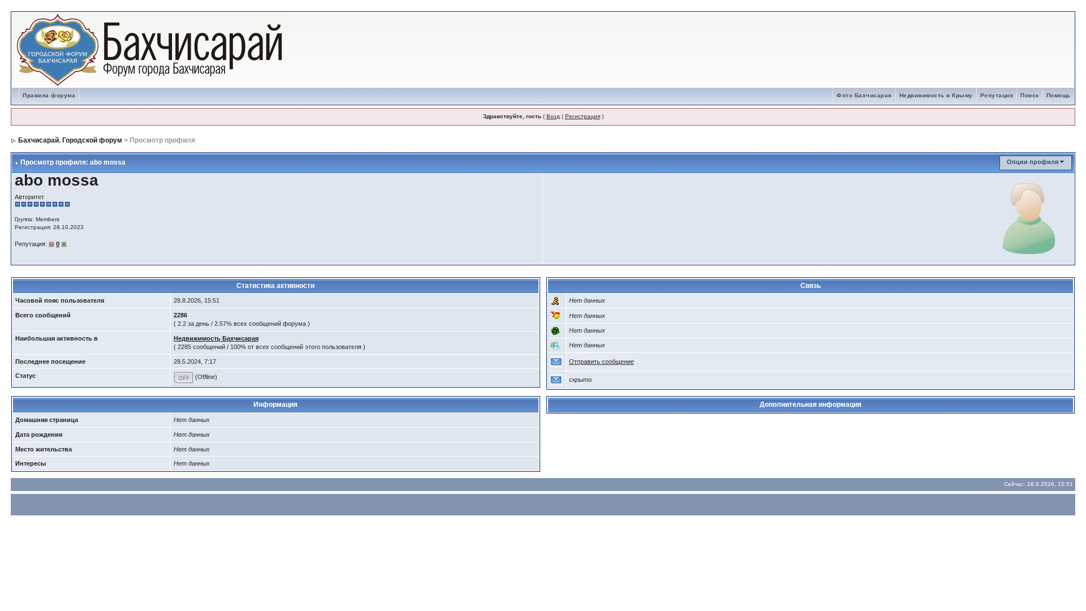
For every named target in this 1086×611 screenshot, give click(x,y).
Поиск (1029, 95)
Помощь (1058, 95)
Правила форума (49, 95)
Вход (553, 116)
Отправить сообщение (601, 361)
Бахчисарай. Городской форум (70, 140)
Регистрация (582, 116)
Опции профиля (1032, 161)
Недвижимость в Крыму (936, 95)
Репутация (997, 95)
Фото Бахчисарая (864, 95)
